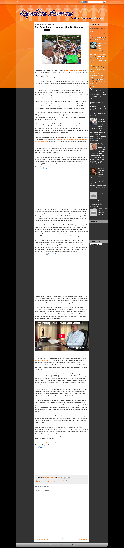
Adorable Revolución (50, 477)
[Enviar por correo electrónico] (62, 478)
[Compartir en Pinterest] (69, 478)
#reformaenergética (61, 480)
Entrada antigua (82, 539)
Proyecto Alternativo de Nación (50, 482)
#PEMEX (52, 480)
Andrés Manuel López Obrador (73, 70)
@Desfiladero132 (51, 442)
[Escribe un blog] (64, 478)
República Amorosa (55, 545)
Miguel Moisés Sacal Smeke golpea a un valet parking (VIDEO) (102, 47)
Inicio (63, 538)
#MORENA (46, 480)
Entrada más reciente (42, 539)
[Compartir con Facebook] (67, 478)
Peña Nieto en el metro (96, 87)
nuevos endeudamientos (42, 360)
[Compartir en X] (65, 478)
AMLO (69, 480)
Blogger (74, 545)
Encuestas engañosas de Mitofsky (102, 212)
